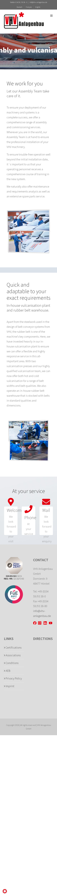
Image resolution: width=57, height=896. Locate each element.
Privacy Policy (14, 678)
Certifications (14, 647)
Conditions (12, 663)
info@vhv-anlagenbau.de (38, 2)
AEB (8, 671)
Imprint (10, 686)
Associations (13, 655)
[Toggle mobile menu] (51, 15)
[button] (5, 891)
